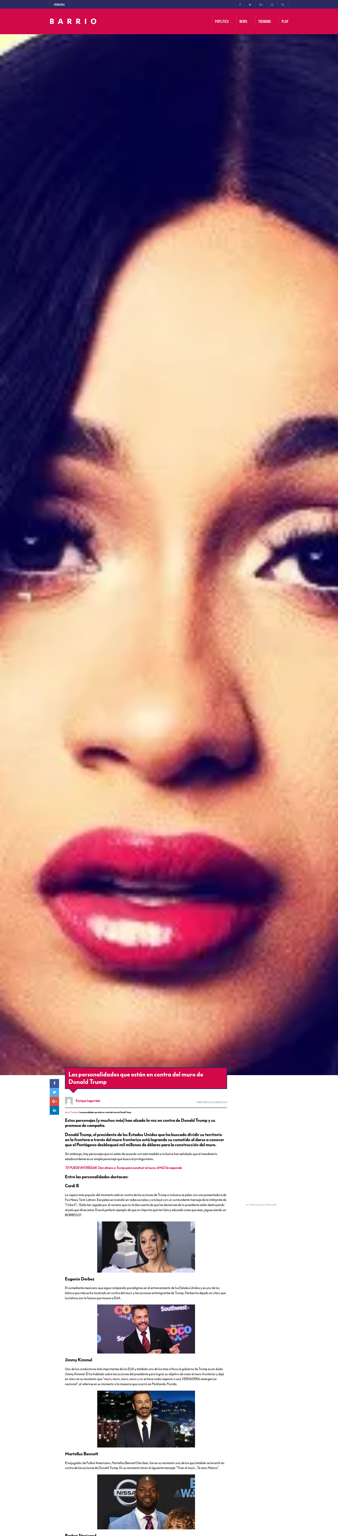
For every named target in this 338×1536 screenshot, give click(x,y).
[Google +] (261, 4)
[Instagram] (272, 4)
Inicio (67, 1112)
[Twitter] (250, 4)
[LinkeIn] (54, 1110)
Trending (74, 1112)
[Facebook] (240, 4)
